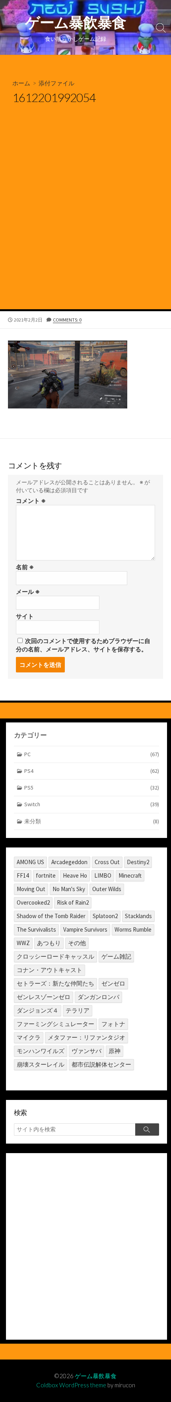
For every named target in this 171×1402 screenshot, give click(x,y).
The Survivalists (36, 929)
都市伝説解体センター (101, 1064)
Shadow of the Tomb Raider (51, 916)
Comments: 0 (67, 320)
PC (91, 754)
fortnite (46, 875)
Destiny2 (138, 862)
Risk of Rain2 (73, 902)
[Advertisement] (85, 220)
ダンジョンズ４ (37, 1010)
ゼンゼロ (113, 983)
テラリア (77, 1010)
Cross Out (107, 862)
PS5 (91, 787)
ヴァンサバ (86, 1051)
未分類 (91, 821)
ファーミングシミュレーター (55, 1024)
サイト (25, 616)
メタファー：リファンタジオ (86, 1037)
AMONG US (30, 862)
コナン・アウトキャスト (49, 970)
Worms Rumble (133, 929)
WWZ (23, 943)
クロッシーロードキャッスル (55, 956)
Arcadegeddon (69, 862)
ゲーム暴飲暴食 (96, 1375)
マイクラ (29, 1037)
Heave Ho (75, 875)
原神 (114, 1051)
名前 (25, 567)
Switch (91, 804)
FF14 (23, 875)
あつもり (49, 943)
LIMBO (102, 875)
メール (28, 591)
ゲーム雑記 (116, 956)
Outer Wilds (106, 889)
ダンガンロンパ (98, 997)
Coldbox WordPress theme (71, 1385)
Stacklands (138, 916)
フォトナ (113, 1024)
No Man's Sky (68, 889)
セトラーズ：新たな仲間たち (55, 983)
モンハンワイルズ (40, 1051)
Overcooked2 (33, 902)
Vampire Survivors (85, 929)
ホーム (21, 83)
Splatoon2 (105, 916)
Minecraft (130, 875)
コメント (31, 501)
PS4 (91, 770)
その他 (77, 943)
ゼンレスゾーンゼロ (43, 997)
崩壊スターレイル (40, 1064)
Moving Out (31, 889)
